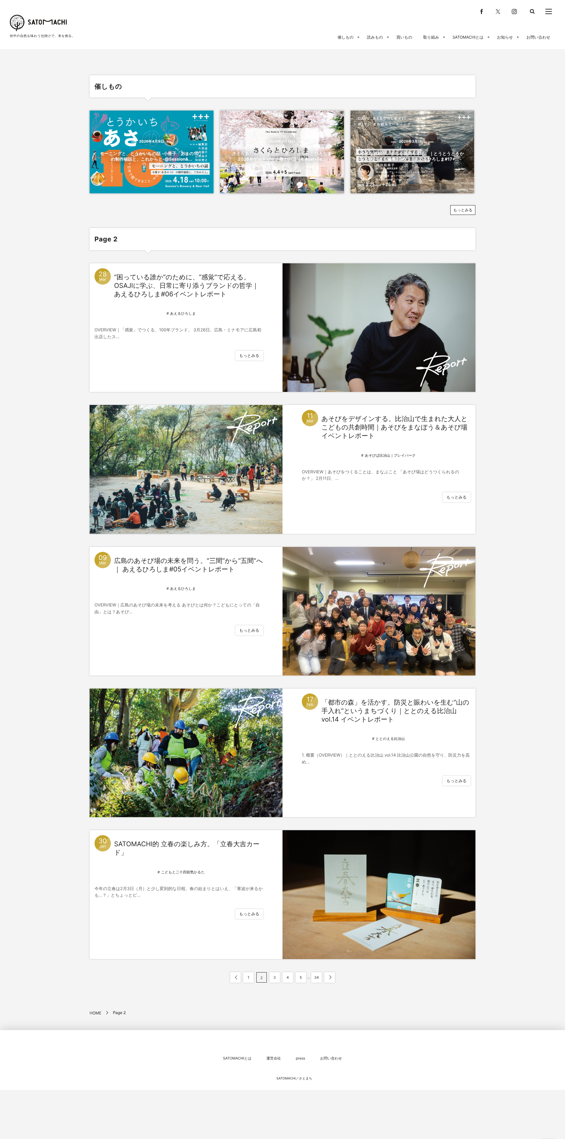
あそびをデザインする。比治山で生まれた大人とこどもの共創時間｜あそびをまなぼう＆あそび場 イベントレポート (394, 427)
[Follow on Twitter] (498, 11)
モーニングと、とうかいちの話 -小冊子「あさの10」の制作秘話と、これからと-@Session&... (151, 156)
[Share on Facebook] (481, 11)
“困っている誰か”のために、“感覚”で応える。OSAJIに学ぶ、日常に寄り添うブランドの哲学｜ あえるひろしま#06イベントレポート (186, 285)
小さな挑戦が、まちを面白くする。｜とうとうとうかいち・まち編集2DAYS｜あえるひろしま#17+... (412, 156)
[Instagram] (514, 11)
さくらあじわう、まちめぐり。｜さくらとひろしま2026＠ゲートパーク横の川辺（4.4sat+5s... (282, 156)
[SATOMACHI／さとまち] (38, 23)
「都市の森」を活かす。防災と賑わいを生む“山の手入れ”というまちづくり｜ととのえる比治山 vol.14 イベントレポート (395, 710)
